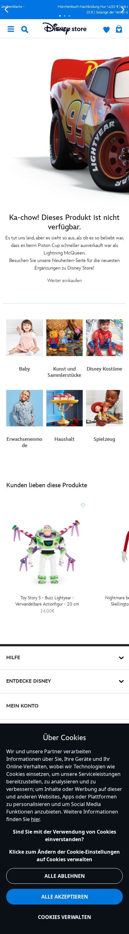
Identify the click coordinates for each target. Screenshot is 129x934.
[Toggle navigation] (11, 28)
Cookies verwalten (64, 917)
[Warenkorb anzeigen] (119, 29)
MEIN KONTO (22, 706)
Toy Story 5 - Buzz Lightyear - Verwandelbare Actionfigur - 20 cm (47, 601)
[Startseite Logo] (64, 28)
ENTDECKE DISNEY (28, 681)
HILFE (13, 658)
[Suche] (24, 29)
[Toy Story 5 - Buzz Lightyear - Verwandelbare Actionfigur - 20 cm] (47, 551)
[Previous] (6, 9)
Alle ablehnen (64, 876)
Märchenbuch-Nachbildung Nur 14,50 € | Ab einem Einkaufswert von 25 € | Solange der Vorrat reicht (64, 9)
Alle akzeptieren (64, 896)
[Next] (122, 9)
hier (35, 819)
